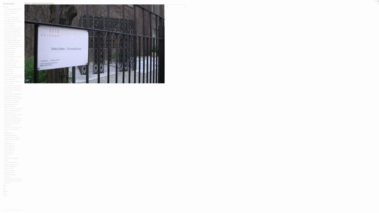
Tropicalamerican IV (9, 146)
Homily (6, 160)
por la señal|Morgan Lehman (12, 40)
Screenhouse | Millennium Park (13, 98)
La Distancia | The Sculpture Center (13, 21)
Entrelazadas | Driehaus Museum (13, 36)
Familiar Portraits (9, 172)
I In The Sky (7, 141)
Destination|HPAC (9, 54)
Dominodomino (8, 143)
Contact (5, 195)
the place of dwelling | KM (11, 17)
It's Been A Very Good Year (11, 139)
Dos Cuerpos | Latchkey (10, 63)
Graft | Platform (8, 71)
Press (4, 187)
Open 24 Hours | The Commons (12, 121)
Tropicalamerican (9, 152)
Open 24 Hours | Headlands (12, 123)
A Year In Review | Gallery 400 (12, 179)
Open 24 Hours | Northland (12, 96)
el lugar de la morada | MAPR (12, 9)
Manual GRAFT (8, 133)
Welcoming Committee (10, 175)
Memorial (7, 177)
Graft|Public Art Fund (10, 38)
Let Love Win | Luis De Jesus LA (12, 90)
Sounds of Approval (9, 170)
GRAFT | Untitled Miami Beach (12, 110)
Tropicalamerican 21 (9, 79)
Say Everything (8, 154)
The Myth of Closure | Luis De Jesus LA (13, 75)
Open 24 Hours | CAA (10, 112)
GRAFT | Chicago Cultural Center (13, 108)
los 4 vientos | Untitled (10, 19)
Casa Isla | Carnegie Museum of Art (13, 46)
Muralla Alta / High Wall (11, 129)
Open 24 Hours (8, 125)
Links (4, 193)
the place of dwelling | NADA (12, 27)
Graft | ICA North (9, 59)
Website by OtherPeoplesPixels (12, 210)
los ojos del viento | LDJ (10, 11)
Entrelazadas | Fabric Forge (12, 32)
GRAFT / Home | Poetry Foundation (13, 119)
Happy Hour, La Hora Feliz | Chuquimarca (13, 88)
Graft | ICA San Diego (10, 13)
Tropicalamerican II (9, 150)
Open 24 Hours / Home (10, 117)
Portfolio (5, 7)
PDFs (4, 189)
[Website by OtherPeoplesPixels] (375, 4)
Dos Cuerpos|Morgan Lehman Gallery (13, 56)
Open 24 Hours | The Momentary (13, 94)
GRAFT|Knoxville (9, 69)
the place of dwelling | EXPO (12, 34)
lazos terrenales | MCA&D (11, 42)
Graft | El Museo (9, 83)
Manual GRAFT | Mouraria (11, 100)
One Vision (7, 183)
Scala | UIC (7, 15)
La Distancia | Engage (10, 65)
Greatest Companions (10, 166)
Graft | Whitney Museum (11, 61)
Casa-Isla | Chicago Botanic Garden (13, 67)
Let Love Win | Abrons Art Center (13, 77)
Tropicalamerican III (9, 148)
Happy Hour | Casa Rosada (11, 102)
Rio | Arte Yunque (9, 23)
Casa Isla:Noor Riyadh (10, 48)
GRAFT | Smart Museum (10, 104)
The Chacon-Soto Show (10, 162)
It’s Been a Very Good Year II (12, 137)
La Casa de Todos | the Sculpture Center (13, 30)
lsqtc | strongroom (9, 25)
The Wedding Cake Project (11, 158)
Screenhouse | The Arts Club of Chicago (13, 127)
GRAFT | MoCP (8, 92)
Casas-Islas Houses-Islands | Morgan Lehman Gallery (13, 85)
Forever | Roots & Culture (11, 164)
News (4, 185)
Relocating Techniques (10, 135)
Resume (5, 191)
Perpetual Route (8, 168)
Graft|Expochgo (8, 73)
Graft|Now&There (9, 52)
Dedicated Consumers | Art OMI (13, 114)
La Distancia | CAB (9, 50)
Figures (6, 156)
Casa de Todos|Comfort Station (12, 44)
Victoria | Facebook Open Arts (12, 81)
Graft (5, 131)
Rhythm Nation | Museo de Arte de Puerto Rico (13, 181)
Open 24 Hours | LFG (9, 106)
